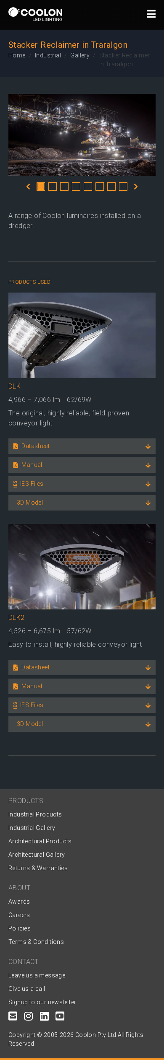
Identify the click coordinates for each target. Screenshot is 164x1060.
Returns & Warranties (38, 868)
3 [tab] (64, 186)
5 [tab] (88, 186)
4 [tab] (76, 186)
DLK (14, 386)
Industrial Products (35, 814)
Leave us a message (36, 975)
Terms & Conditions (36, 941)
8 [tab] (123, 186)
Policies (19, 928)
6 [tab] (99, 186)
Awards (19, 901)
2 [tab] (52, 186)
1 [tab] (41, 186)
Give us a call (26, 988)
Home (17, 55)
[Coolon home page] (35, 14)
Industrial (48, 55)
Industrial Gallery (31, 827)
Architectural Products (40, 841)
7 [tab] (111, 186)
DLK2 (16, 618)
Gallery (80, 55)
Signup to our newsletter (42, 1002)
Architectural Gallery (36, 854)
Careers (19, 915)
